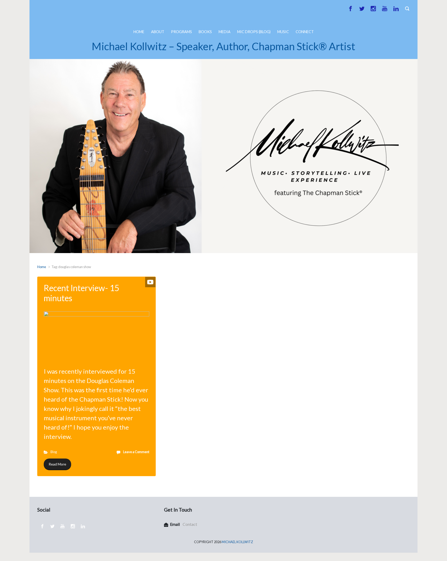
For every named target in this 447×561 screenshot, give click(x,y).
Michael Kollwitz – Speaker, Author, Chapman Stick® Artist (223, 46)
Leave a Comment (136, 452)
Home (41, 267)
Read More (57, 464)
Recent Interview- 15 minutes (82, 293)
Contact (190, 524)
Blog (53, 452)
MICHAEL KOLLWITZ (237, 542)
